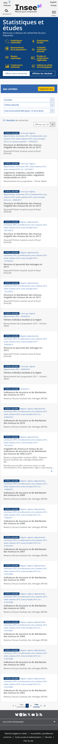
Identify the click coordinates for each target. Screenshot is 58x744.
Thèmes (7, 5)
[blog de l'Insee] (37, 715)
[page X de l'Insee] (29, 715)
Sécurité (48, 737)
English (53, 2)
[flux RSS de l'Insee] (41, 715)
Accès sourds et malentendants (28, 737)
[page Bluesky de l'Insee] (17, 715)
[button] (51, 471)
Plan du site (28, 740)
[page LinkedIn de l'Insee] (25, 715)
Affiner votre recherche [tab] (16, 73)
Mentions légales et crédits (16, 733)
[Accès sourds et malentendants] (9, 2)
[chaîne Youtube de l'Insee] (33, 715)
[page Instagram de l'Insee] (21, 715)
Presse (54, 5)
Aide (5, 2)
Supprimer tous (46, 89)
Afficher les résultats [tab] (42, 73)
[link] (37, 706)
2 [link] (30, 706)
